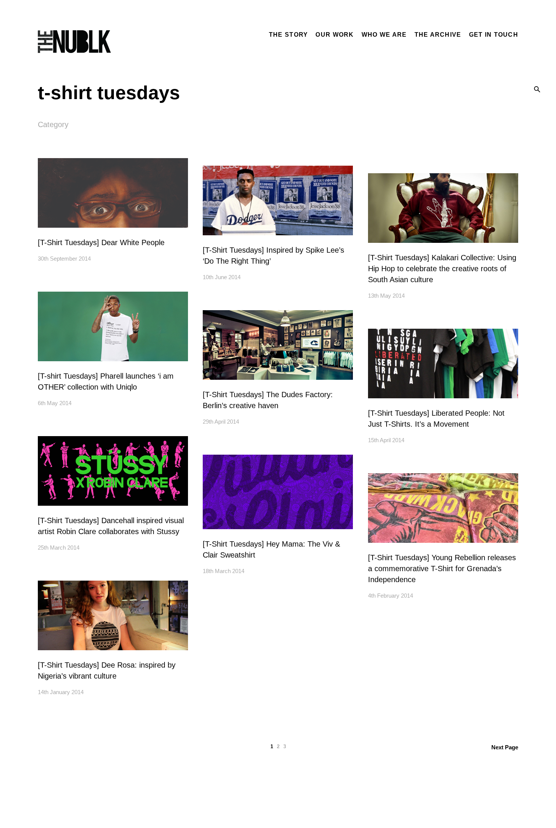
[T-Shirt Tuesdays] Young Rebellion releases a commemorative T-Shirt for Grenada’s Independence (442, 568)
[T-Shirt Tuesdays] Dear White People (101, 242)
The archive (438, 34)
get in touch (493, 34)
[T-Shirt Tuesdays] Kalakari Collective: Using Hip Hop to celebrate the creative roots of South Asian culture (442, 268)
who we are (384, 34)
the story (288, 34)
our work (334, 34)
